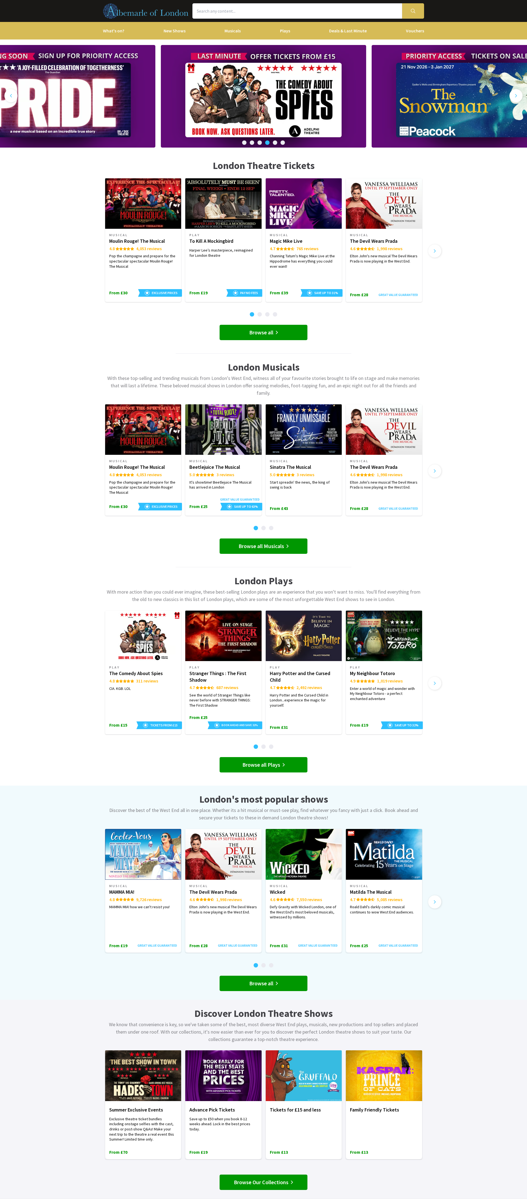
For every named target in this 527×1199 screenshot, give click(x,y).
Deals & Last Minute (348, 30)
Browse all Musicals (261, 546)
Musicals (233, 30)
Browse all (261, 332)
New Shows (175, 30)
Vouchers (415, 30)
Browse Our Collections (261, 1182)
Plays (285, 30)
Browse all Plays (261, 764)
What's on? (113, 30)
